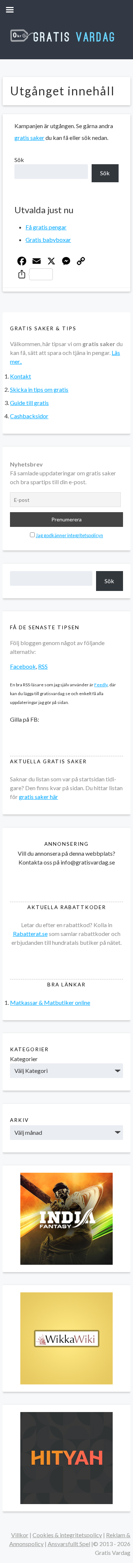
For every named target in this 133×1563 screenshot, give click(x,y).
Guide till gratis (29, 402)
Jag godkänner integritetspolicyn (69, 535)
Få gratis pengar (45, 226)
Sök (19, 159)
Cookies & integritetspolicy (67, 1534)
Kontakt (20, 376)
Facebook (23, 666)
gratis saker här (38, 796)
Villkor (19, 1534)
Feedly (101, 684)
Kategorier (24, 1058)
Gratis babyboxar (48, 239)
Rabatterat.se (30, 933)
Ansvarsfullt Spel (69, 1543)
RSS (43, 666)
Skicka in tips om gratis (39, 389)
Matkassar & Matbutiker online (50, 1002)
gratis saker (29, 137)
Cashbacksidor (29, 415)
